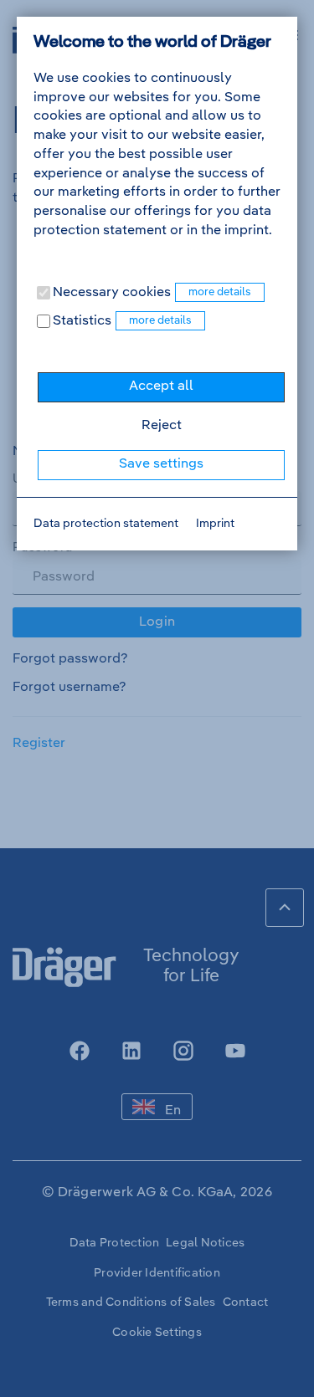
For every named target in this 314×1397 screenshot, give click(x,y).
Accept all (161, 386)
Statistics (80, 321)
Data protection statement (105, 524)
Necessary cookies (110, 292)
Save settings (161, 464)
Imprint (215, 524)
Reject (162, 425)
